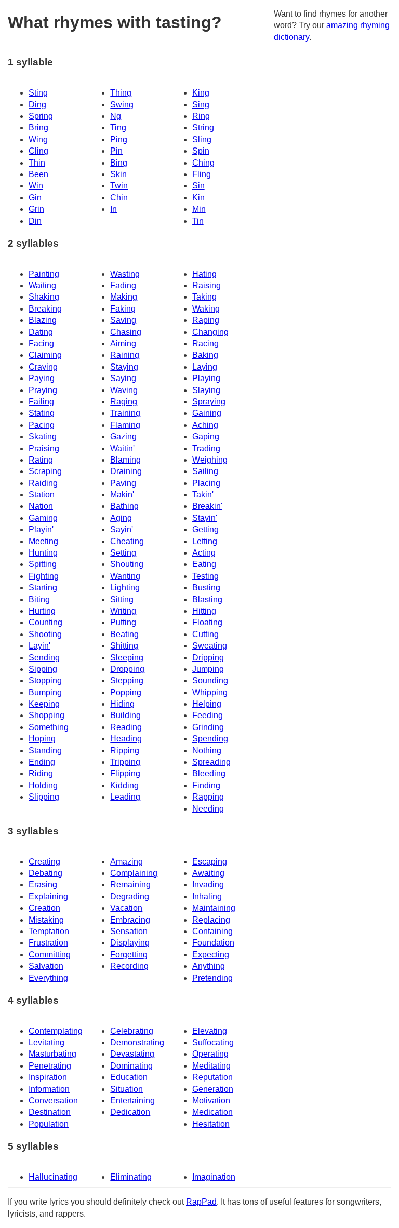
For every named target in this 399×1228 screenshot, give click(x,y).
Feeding (207, 715)
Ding (37, 104)
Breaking (45, 308)
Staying (124, 366)
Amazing (126, 861)
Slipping (44, 796)
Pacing (42, 425)
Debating (45, 873)
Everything (48, 978)
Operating (210, 1053)
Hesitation (211, 1123)
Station (42, 494)
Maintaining (213, 907)
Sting (38, 92)
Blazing (43, 320)
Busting (206, 587)
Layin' (39, 645)
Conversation (53, 1100)
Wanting (125, 576)
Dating (41, 332)
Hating (204, 273)
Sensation (129, 931)
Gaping (205, 436)
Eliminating (131, 1176)
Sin (198, 185)
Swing (122, 104)
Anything (208, 966)
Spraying (208, 401)
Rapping (208, 796)
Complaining (133, 873)
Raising (206, 285)
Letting (204, 541)
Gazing (123, 436)
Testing (205, 576)
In (113, 209)
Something (49, 727)
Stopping (45, 680)
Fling (201, 174)
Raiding (43, 483)
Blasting (207, 599)
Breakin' (207, 506)
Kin (198, 197)
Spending (210, 738)
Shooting (45, 634)
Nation (41, 506)
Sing (200, 104)
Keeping (44, 703)
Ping (118, 139)
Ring (201, 116)
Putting (123, 622)
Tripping (125, 762)
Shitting (124, 645)
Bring (38, 127)
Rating (41, 459)
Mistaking (46, 919)
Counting (45, 622)
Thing (120, 92)
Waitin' (122, 448)
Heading (126, 738)
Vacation (126, 907)
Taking (204, 296)
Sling (201, 139)
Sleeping (126, 657)
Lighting (125, 587)
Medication (212, 1112)
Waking (206, 308)
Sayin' (121, 529)
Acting (204, 552)
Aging (121, 518)
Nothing (206, 750)
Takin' (203, 494)
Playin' (41, 529)
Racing (205, 343)
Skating (43, 436)
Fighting (44, 576)
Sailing (205, 471)
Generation (212, 1089)
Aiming (123, 343)
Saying (123, 378)
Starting (43, 587)
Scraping (45, 471)
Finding (206, 785)
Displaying (130, 942)
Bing (118, 162)
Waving (124, 390)
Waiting (42, 285)
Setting (123, 552)
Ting (118, 127)
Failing (41, 401)
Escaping (209, 861)
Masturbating (52, 1053)
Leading (125, 796)
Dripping (208, 657)
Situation (126, 1089)
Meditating (211, 1065)
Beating (124, 634)
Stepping (126, 680)
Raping (205, 320)
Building (125, 715)
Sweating (209, 645)
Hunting (43, 552)
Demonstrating (137, 1042)
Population (49, 1123)
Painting (44, 273)
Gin (35, 197)
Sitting (122, 599)
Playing (206, 378)
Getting (205, 529)
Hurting (42, 610)
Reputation (212, 1077)
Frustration (48, 942)
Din (35, 221)
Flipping (125, 773)
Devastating (132, 1053)
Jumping (208, 669)
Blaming (125, 459)
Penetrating (50, 1065)
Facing (41, 343)
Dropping (127, 669)
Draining (126, 471)
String (203, 127)
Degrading (129, 896)
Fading (123, 285)
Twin (119, 185)
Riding (41, 773)
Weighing (210, 459)
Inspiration (48, 1077)
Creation (44, 907)
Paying (42, 378)
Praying (43, 390)
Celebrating (131, 1031)
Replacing (211, 919)
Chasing (125, 332)
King (200, 92)
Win (36, 185)
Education (129, 1077)
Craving (43, 366)
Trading (206, 448)
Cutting (205, 634)
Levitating (46, 1042)
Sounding (210, 680)
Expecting (210, 954)
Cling (38, 150)
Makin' (122, 494)
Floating (207, 622)
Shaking (44, 296)
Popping (125, 692)
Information (49, 1089)
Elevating (209, 1031)
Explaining (48, 896)
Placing (206, 483)
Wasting (125, 273)
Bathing (124, 506)
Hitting (204, 610)
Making (123, 296)
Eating (204, 564)
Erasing (43, 884)
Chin (119, 197)
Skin (118, 174)
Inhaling (207, 896)
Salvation (46, 966)
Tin (198, 221)
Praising (44, 448)
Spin (200, 150)
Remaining (130, 884)
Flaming (125, 425)
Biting (39, 599)
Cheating (127, 541)
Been (38, 174)
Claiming (45, 354)
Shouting (126, 564)
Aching (205, 425)
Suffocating (213, 1042)
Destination (50, 1112)
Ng (115, 116)
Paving (123, 483)
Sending (44, 657)
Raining (124, 354)
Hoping (42, 738)
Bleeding (208, 773)
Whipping (210, 692)
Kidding (124, 785)
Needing (208, 808)
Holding (43, 785)
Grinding (208, 727)
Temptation (49, 931)
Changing (210, 332)
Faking (123, 308)
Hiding (122, 703)
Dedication (130, 1112)
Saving (123, 320)
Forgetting (129, 954)
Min (199, 209)
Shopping (46, 715)
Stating (42, 413)
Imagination (213, 1176)
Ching (203, 162)
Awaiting (208, 873)
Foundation (213, 942)
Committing (50, 954)
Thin (37, 162)
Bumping (45, 692)
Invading (208, 884)
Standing (45, 750)
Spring (41, 116)
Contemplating (56, 1031)
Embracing (130, 919)
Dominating (131, 1065)
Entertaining (132, 1100)
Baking (205, 354)
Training (125, 413)
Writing (123, 610)
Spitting (43, 564)
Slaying (206, 390)
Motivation (211, 1100)
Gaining (206, 413)
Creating (44, 861)
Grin (36, 209)
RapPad (201, 1201)
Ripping (124, 750)
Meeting (43, 541)
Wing (38, 139)
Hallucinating (53, 1176)
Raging (123, 401)
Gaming (43, 518)
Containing (212, 931)
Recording (129, 966)
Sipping (43, 669)
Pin (116, 150)
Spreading (211, 762)
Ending (42, 762)
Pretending (212, 978)
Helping (206, 703)
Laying (204, 366)
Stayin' (204, 518)
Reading (126, 727)
